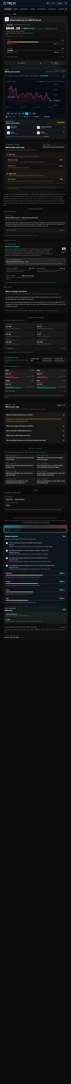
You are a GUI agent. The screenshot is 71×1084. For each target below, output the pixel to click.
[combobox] (36, 530)
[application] (35, 97)
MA (5, 637)
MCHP (11, 637)
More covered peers (35, 391)
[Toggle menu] (65, 3)
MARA (8, 637)
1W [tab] (15, 113)
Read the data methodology (32, 522)
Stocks (10, 14)
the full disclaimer (44, 522)
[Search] (53, 3)
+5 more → (21, 637)
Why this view (35, 230)
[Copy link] (41, 63)
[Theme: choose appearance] (48, 3)
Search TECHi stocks (12, 526)
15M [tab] (8, 113)
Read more (46, 136)
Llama (7, 505)
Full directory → (62, 627)
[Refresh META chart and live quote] (63, 76)
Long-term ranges (35, 57)
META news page (40, 452)
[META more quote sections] (65, 9)
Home (5, 14)
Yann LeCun (9, 499)
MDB (14, 637)
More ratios (35, 348)
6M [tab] (23, 113)
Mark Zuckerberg (19, 499)
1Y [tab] (26, 113)
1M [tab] (19, 113)
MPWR (17, 637)
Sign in (60, 3)
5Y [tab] (30, 113)
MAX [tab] (34, 113)
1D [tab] (12, 113)
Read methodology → (52, 282)
